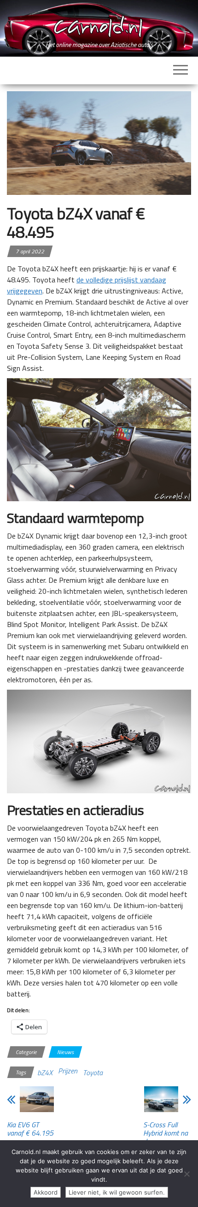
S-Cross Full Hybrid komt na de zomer (165, 1132)
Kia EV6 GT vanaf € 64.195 (30, 1128)
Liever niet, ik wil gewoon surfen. (117, 1192)
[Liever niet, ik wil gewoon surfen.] (186, 1173)
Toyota (93, 1072)
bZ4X (44, 1072)
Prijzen (67, 1070)
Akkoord (46, 1192)
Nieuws (65, 1052)
